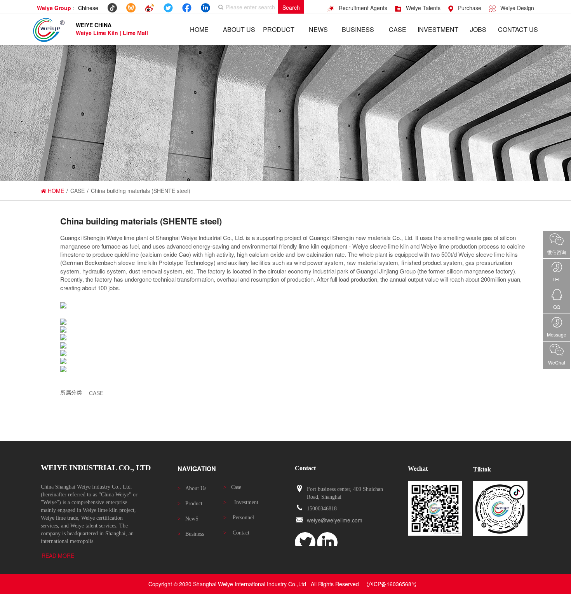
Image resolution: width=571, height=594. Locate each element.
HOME (199, 29)
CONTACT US (518, 29)
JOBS (478, 29)
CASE (397, 29)
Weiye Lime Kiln (98, 33)
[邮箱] (299, 520)
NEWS (318, 29)
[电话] (299, 508)
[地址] (299, 489)
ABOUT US (239, 29)
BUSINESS (358, 29)
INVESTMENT (438, 29)
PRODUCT (278, 29)
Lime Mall (135, 33)
